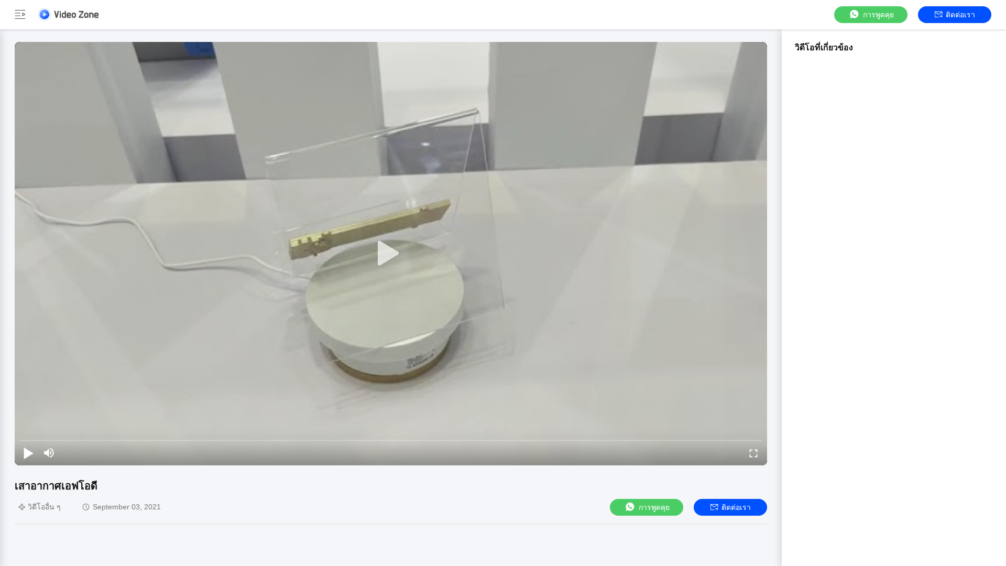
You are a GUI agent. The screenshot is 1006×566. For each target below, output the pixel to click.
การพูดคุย (878, 14)
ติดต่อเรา (960, 14)
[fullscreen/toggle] (753, 453)
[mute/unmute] (49, 453)
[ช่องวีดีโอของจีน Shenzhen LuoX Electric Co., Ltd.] (68, 14)
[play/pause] (28, 453)
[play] (391, 254)
